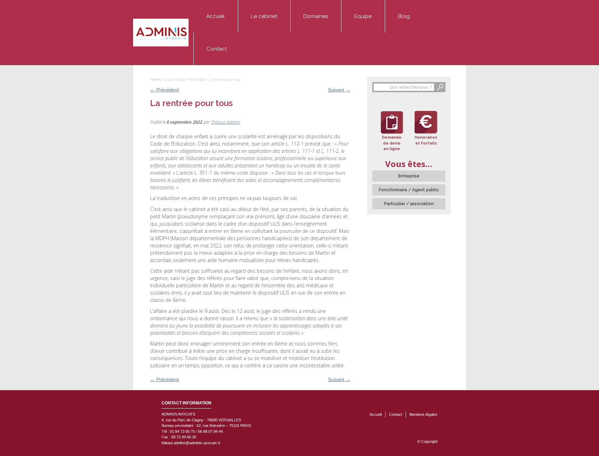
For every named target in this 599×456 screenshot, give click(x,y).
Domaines (315, 16)
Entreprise (408, 176)
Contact (217, 49)
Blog (404, 16)
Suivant (339, 90)
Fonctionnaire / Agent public (409, 189)
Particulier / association (409, 203)
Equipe (363, 16)
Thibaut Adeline (225, 122)
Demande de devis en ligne (391, 143)
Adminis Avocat (161, 79)
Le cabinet (264, 16)
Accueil (215, 16)
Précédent (164, 90)
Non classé (196, 79)
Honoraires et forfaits (426, 140)
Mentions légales (423, 414)
